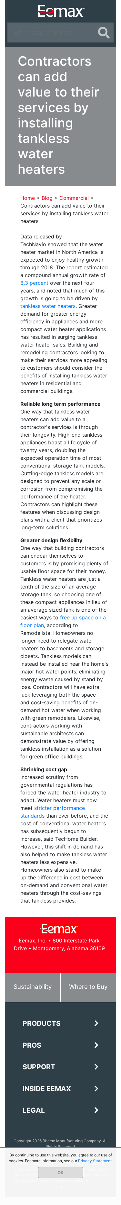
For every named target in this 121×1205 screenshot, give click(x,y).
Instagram (81, 961)
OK (60, 1172)
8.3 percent (34, 283)
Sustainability (33, 986)
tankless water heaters (48, 306)
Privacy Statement (95, 1160)
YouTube (66, 961)
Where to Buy (88, 986)
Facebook (37, 961)
